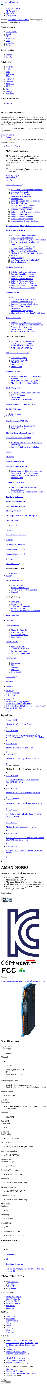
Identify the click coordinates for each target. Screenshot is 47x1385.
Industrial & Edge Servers (15, 461)
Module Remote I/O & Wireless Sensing (27, 253)
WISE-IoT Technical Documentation (25, 611)
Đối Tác (9, 559)
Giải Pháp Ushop (18, 395)
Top (5, 1380)
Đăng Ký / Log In (13, 146)
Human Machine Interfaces (21, 249)
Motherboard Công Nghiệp (22, 311)
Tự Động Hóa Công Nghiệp (15, 230)
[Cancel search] (17, 142)
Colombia (10, 43)
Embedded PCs (17, 199)
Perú (8, 45)
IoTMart (9, 691)
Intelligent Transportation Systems (24, 304)
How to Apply (16, 672)
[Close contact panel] (2, 1245)
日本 (8, 76)
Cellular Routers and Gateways (23, 272)
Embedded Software (19, 203)
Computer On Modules (20, 192)
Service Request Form (20, 588)
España (9, 57)
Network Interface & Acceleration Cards (27, 325)
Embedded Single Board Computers (25, 201)
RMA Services (17, 585)
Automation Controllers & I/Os (23, 235)
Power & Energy (17, 258)
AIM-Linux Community (20, 606)
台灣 (8, 86)
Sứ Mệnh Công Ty (13, 1303)
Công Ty (9, 620)
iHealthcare (10, 457)
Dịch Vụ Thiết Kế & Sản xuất (16, 506)
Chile (8, 41)
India (8, 72)
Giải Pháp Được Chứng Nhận (23, 246)
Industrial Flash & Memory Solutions (25, 212)
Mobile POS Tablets (19, 397)
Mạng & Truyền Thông (14, 318)
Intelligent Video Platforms (21, 306)
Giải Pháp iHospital (19, 358)
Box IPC (14, 297)
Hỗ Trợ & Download (13, 580)
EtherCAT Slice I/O (14, 708)
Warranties (15, 592)
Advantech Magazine (19, 635)
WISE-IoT (15, 573)
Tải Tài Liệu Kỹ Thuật (36, 981)
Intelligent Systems (12, 292)
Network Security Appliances (22, 327)
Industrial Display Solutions (16, 535)
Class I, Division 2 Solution (22, 237)
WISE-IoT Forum (18, 608)
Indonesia (10, 74)
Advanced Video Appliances (22, 341)
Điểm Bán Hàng (17, 490)
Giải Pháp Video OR (19, 360)
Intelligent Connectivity (14, 267)
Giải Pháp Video (12, 520)
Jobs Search (10, 1306)
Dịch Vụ (9, 540)
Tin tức (9, 1325)
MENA (9, 103)
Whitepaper (10, 1318)
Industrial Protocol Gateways (22, 276)
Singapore (10, 84)
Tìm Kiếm (10, 13)
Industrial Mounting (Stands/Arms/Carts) (20, 404)
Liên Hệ (9, 686)
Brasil (8, 34)
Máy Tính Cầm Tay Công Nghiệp (24, 381)
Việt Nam (12, 15)
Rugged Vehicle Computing (15, 501)
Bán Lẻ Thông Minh (13, 388)
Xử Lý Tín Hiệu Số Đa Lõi (22, 346)
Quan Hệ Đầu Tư (12, 642)
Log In (17, 9)
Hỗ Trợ (9, 575)
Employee (9, 681)
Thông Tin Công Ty (19, 630)
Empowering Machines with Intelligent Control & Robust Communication (26, 472)
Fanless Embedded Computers (23, 205)
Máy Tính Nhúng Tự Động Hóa (24, 251)
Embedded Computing (14, 185)
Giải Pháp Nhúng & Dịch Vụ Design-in (19, 433)
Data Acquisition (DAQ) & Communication (28, 240)
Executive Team (17, 632)
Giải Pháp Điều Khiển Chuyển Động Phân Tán (25, 706)
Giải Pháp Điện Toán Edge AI (23, 426)
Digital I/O (10, 710)
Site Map (9, 1369)
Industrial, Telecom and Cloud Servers (26, 322)
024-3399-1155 (14, 1288)
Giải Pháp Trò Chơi (13, 511)
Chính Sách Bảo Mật (14, 1371)
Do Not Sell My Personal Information (21, 1373)
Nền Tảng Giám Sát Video (21, 343)
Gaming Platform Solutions (22, 207)
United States (11, 32)
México (9, 36)
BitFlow (14, 525)
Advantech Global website (18, 20)
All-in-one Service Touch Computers (25, 393)
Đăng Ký (9, 9)
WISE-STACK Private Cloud (23, 331)
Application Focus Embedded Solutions (26, 190)
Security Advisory (12, 615)
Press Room (16, 637)
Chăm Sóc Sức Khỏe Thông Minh (17, 353)
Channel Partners (12, 564)
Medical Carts (16, 367)
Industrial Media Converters (22, 281)
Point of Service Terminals (21, 399)
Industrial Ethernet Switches (22, 279)
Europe (9, 55)
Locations (15, 670)
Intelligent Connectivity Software (24, 285)
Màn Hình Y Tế (17, 362)
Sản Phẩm (10, 180)
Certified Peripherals (13, 409)
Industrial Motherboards (20, 214)
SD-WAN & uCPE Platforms (22, 329)
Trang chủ (10, 699)
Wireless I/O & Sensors (20, 262)
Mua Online (13, 1282)
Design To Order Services (15, 549)
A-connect (10, 1332)
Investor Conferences (19, 651)
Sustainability (11, 677)
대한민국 (10, 79)
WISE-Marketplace (13, 693)
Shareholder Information (20, 653)
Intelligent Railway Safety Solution (25, 447)
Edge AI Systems (18, 428)
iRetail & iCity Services (14, 482)
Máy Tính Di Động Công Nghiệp (24, 383)
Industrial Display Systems (21, 210)
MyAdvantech (11, 11)
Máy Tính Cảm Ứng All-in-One (23, 487)
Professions (15, 663)
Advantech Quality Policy (15, 554)
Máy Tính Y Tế (17, 364)
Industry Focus (12, 1321)
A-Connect (10, 695)
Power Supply (16, 414)
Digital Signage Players (20, 194)
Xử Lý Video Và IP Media (21, 348)
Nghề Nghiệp (10, 658)
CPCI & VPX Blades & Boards (23, 299)
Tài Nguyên (16, 602)
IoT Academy (16, 604)
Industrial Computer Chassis (22, 302)
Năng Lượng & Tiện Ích (14, 497)
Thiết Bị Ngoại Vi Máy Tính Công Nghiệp (28, 313)
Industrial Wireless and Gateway (24, 283)
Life (12, 665)
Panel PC (14, 255)
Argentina (10, 38)
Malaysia (9, 81)
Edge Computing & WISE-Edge (17, 421)
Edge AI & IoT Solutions (21, 196)
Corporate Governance (20, 649)
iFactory (9, 452)
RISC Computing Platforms (22, 219)
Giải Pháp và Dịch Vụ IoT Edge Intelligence (21, 516)
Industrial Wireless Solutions (22, 216)
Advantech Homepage (10, 2)
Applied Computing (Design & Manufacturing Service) (25, 226)
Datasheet (5, 981)
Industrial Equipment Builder (16, 466)
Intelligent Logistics (13, 371)
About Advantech (12, 625)
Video (8, 1323)
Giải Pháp (10, 416)
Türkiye (9, 91)
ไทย (8, 89)
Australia (9, 67)
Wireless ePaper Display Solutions (24, 221)
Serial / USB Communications (23, 288)
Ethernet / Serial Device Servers (23, 274)
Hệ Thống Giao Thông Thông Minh (18, 438)
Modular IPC (16, 308)
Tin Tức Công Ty (13, 1299)
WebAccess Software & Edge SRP (25, 260)
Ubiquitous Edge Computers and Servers (27, 492)
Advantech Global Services (15, 544)
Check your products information (24, 590)
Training (14, 667)
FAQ (8, 1330)
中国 (8, 69)
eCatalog (9, 1327)
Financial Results (18, 646)
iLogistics (9, 530)
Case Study (10, 1316)
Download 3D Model (17, 981)
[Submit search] (14, 142)
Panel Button (6, 137)
